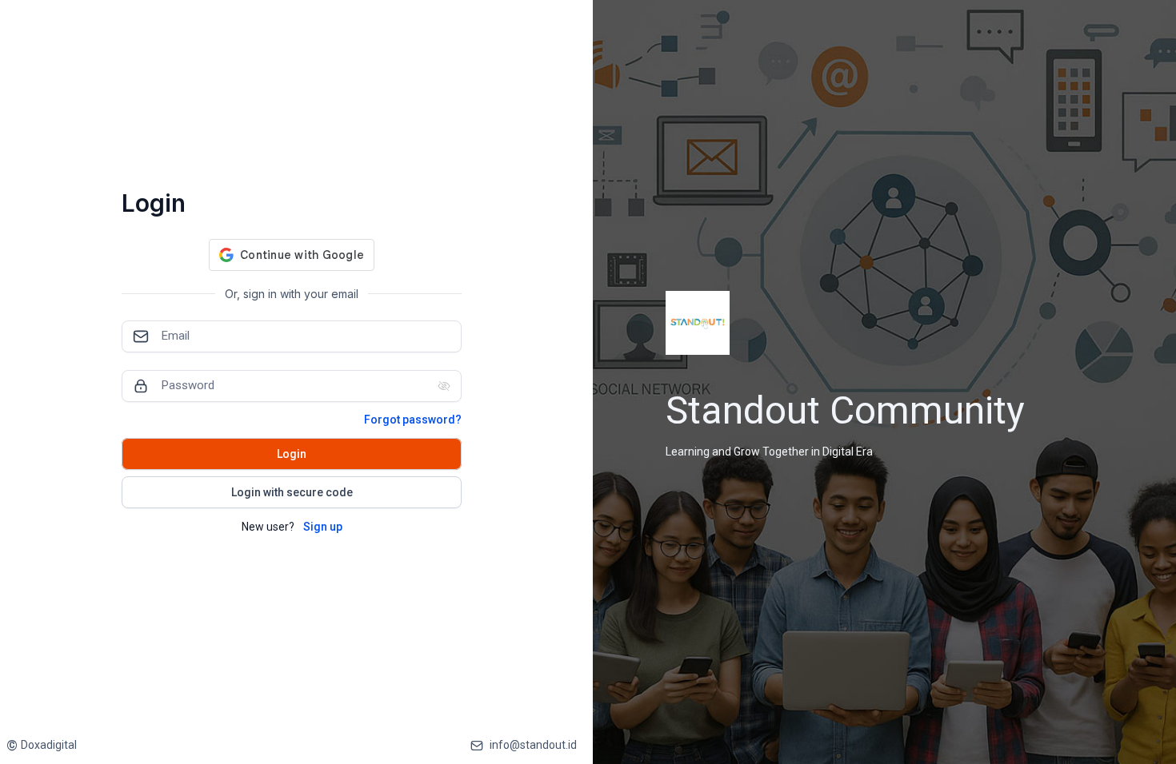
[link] (41, 745)
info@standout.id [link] (533, 744)
